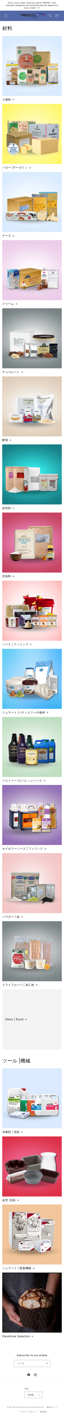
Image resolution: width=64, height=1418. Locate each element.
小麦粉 (6, 99)
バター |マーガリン (15, 167)
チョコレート (11, 372)
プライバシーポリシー (28, 1412)
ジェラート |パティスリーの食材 (23, 712)
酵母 (5, 440)
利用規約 (43, 1412)
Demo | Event (14, 1019)
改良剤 (6, 508)
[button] (6, 15)
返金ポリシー (52, 1407)
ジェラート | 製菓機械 (16, 1268)
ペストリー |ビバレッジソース (22, 780)
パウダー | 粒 (10, 917)
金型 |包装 (9, 1200)
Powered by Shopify (36, 1407)
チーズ (6, 235)
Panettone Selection (16, 1336)
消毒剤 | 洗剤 (10, 1132)
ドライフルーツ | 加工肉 (18, 985)
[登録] (47, 1363)
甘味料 (6, 576)
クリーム (8, 304)
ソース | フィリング (15, 644)
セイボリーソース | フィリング (22, 848)
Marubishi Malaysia (20, 1407)
